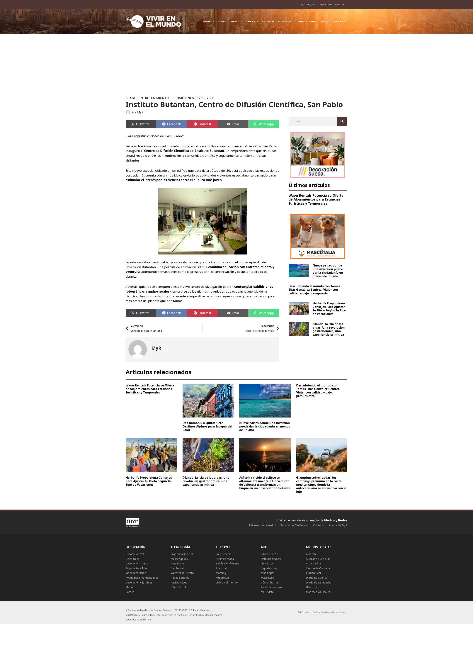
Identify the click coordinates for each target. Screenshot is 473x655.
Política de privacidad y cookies (329, 612)
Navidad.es (268, 563)
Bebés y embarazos (228, 563)
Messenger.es (179, 559)
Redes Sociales (180, 577)
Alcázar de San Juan (318, 559)
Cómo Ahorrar (269, 582)
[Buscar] (342, 121)
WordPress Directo (182, 573)
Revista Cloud (179, 582)
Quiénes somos (309, 5)
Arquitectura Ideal (137, 568)
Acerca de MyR (338, 525)
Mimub (130, 587)
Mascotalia (267, 577)
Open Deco (132, 559)
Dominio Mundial (271, 559)
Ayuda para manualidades (142, 577)
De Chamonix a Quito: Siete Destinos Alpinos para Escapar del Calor (207, 426)
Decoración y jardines (139, 582)
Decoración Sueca (137, 563)
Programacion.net (182, 554)
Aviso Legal (303, 612)
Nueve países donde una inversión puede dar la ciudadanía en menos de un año (328, 270)
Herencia (311, 587)
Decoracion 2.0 (135, 554)
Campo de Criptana (318, 568)
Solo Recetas (223, 554)
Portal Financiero (271, 587)
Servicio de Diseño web (294, 525)
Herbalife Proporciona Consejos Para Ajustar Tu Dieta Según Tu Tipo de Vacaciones (329, 308)
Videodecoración (136, 573)
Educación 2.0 (269, 554)
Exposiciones (182, 98)
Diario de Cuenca (316, 577)
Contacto (340, 5)
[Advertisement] (236, 61)
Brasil (131, 98)
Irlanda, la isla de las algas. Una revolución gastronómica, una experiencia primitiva (329, 329)
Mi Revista (267, 592)
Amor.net (221, 568)
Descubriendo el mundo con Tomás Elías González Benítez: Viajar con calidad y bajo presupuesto (314, 289)
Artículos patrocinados (262, 525)
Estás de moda (225, 559)
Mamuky (221, 573)
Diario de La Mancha (318, 582)
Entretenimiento (154, 98)
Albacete (311, 554)
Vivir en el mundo (227, 582)
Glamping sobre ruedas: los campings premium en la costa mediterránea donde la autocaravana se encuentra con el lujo (321, 485)
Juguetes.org (269, 568)
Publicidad (325, 5)
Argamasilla (313, 563)
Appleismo (177, 563)
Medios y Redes (335, 520)
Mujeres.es (222, 577)
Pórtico (130, 592)
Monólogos (268, 573)
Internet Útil (178, 587)
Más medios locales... (319, 592)
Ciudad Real (313, 573)
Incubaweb (178, 568)
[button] (213, 21)
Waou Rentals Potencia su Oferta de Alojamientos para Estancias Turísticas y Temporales (316, 199)
